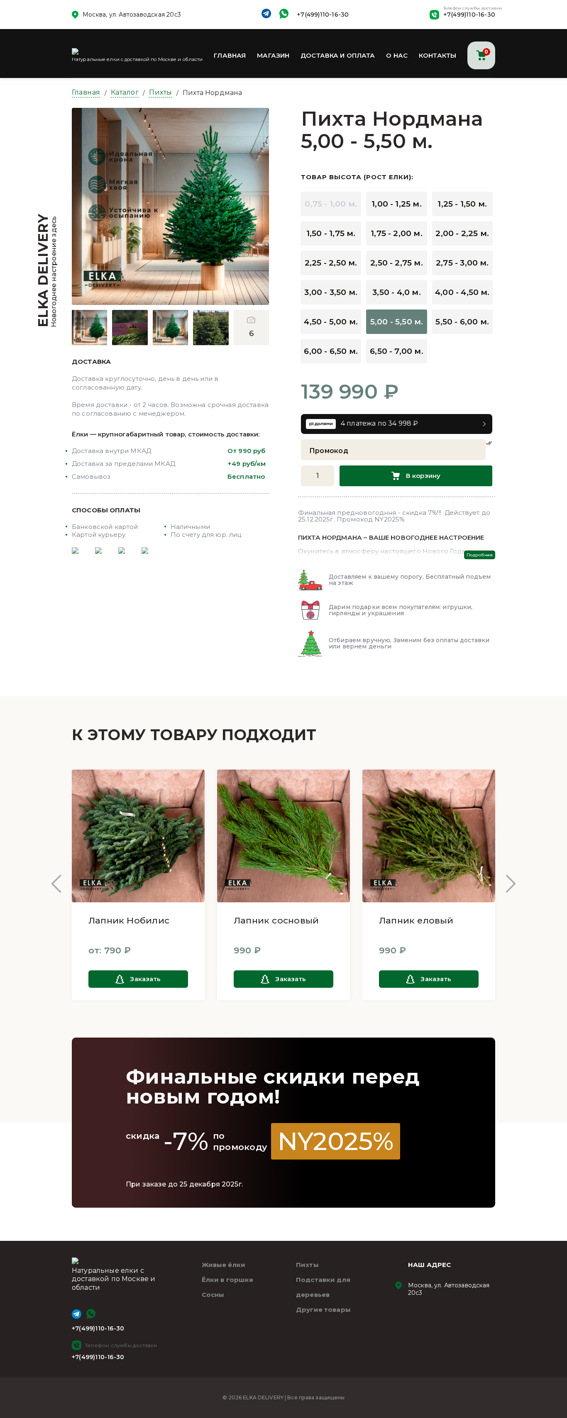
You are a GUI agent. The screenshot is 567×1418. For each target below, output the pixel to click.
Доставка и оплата (338, 55)
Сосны (213, 1295)
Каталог (125, 92)
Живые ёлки (224, 1265)
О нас (397, 55)
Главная (230, 55)
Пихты (160, 92)
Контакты (437, 55)
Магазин (273, 55)
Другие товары (323, 1309)
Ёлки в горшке (228, 1280)
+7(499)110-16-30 (323, 14)
